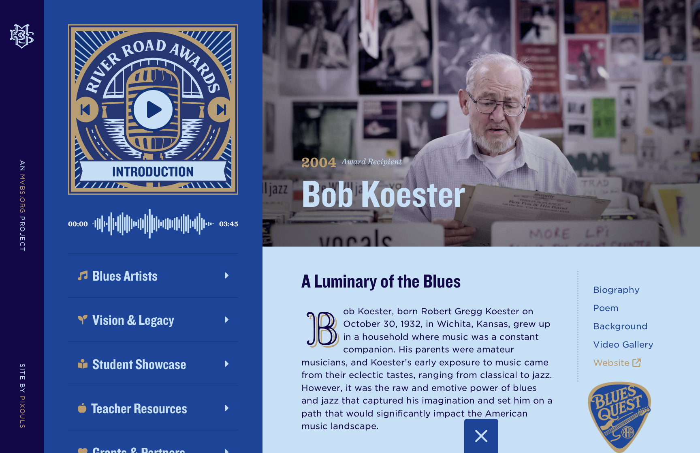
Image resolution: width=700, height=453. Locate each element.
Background (620, 326)
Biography (616, 290)
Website (612, 363)
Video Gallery (623, 344)
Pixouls (22, 412)
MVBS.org (22, 194)
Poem (606, 308)
